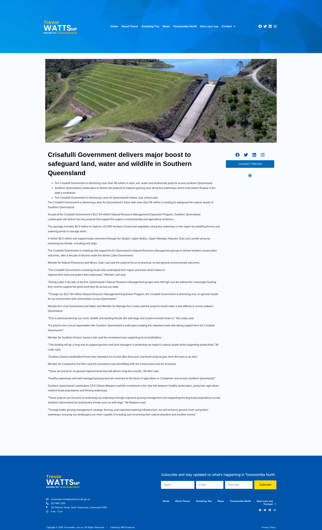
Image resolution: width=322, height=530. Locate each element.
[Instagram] (275, 26)
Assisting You (150, 26)
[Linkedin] (270, 26)
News (166, 26)
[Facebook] (260, 26)
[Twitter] (265, 26)
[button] (250, 175)
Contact (227, 26)
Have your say (209, 26)
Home (114, 26)
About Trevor (129, 26)
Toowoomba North (185, 26)
